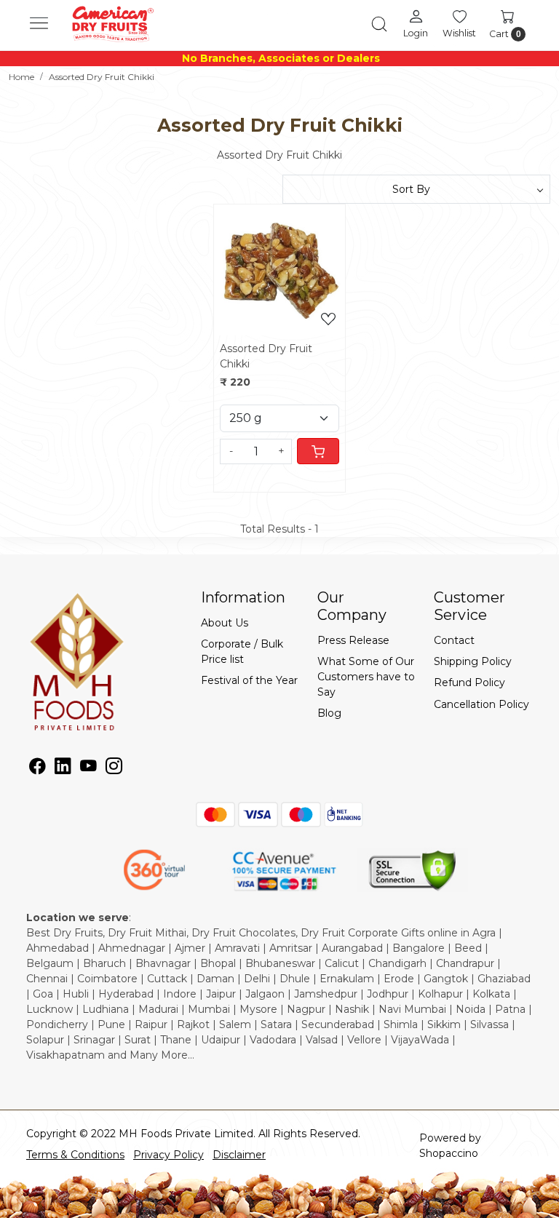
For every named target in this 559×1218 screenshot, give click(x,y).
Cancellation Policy (481, 704)
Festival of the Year (249, 680)
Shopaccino (448, 1153)
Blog (329, 713)
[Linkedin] (63, 768)
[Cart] (318, 451)
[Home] (112, 24)
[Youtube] (88, 768)
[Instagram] (114, 768)
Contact (454, 640)
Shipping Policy (473, 661)
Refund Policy (469, 682)
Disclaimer (239, 1154)
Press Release (353, 640)
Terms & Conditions (75, 1154)
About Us (224, 622)
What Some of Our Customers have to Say (366, 676)
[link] (379, 24)
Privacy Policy (168, 1154)
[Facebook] (37, 768)
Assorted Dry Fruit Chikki (266, 356)
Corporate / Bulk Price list (242, 651)
